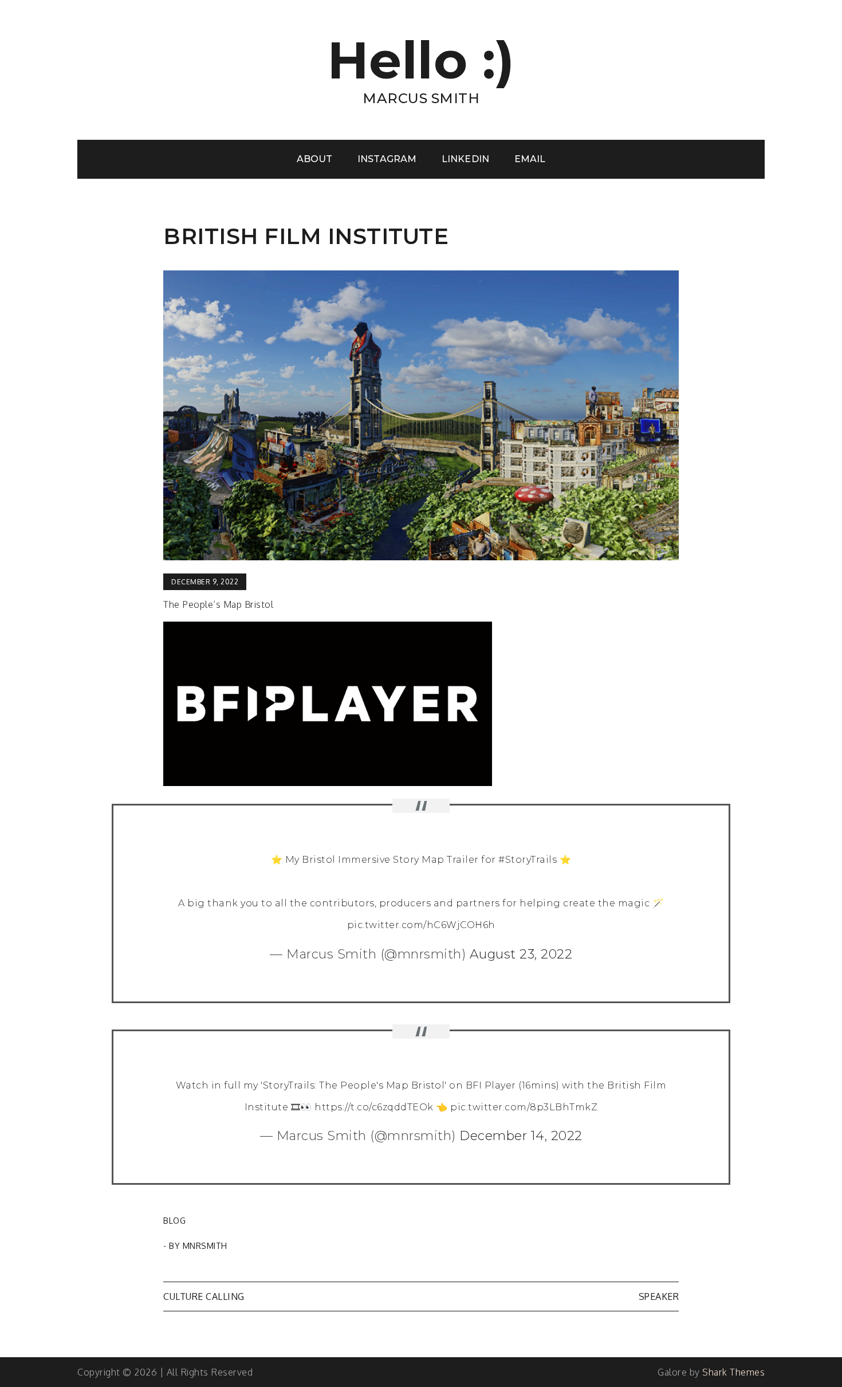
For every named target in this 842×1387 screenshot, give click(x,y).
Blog (174, 1220)
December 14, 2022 (521, 1136)
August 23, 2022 (521, 954)
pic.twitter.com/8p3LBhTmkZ (523, 1107)
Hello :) (421, 60)
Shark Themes (733, 1372)
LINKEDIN (465, 159)
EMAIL (529, 159)
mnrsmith (205, 1246)
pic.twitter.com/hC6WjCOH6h (421, 925)
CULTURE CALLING (204, 1296)
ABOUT (314, 159)
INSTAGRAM (386, 159)
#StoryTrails (527, 859)
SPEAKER (659, 1296)
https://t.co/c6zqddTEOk (374, 1107)
